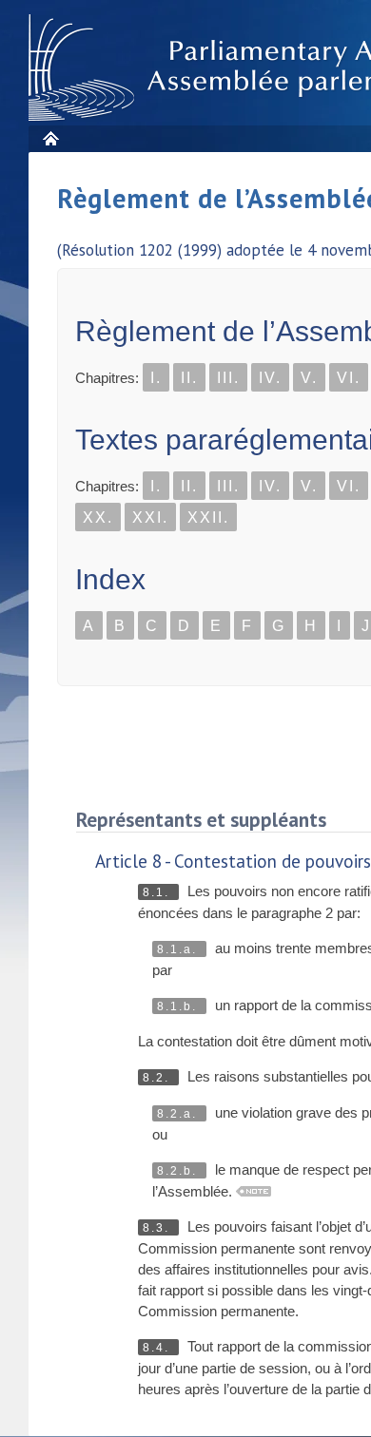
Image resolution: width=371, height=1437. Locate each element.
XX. (98, 517)
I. (156, 378)
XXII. (208, 517)
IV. (270, 378)
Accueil (50, 138)
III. (228, 378)
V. (309, 378)
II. (189, 378)
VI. (349, 378)
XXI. (150, 517)
